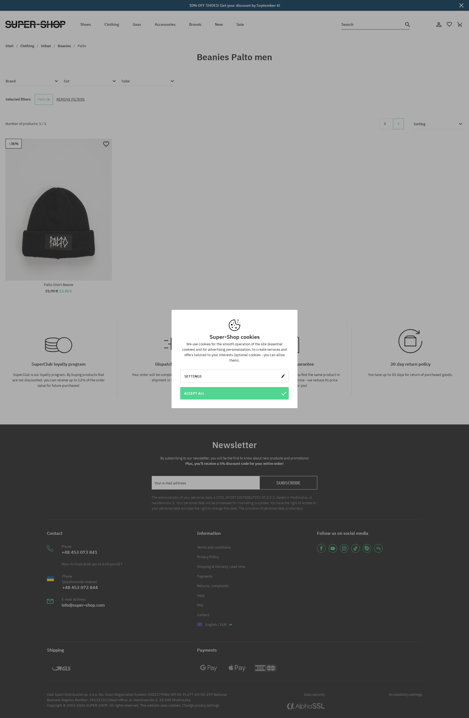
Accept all (194, 393)
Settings (193, 376)
